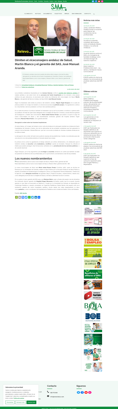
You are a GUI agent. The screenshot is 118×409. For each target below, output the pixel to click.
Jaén (55, 1)
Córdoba (40, 1)
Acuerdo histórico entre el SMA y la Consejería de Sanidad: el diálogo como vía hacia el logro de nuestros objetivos (92, 57)
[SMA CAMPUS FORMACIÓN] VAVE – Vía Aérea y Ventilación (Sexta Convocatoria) (92, 68)
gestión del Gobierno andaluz (68, 93)
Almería (31, 1)
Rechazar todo (21, 402)
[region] (21, 395)
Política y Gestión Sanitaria (56, 85)
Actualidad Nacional (41, 85)
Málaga (60, 1)
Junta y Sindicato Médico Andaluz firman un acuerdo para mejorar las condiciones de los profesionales (93, 31)
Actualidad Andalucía (28, 85)
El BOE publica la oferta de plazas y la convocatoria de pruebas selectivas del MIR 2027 (93, 80)
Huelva (51, 1)
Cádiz (35, 1)
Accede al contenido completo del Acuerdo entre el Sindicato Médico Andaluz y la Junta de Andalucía (92, 44)
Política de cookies (19, 398)
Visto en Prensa (69, 85)
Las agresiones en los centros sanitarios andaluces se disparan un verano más (92, 119)
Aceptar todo (31, 402)
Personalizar (10, 402)
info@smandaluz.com (57, 397)
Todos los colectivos (28, 87)
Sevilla (65, 1)
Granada (46, 1)
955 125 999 (53, 392)
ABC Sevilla (23, 193)
